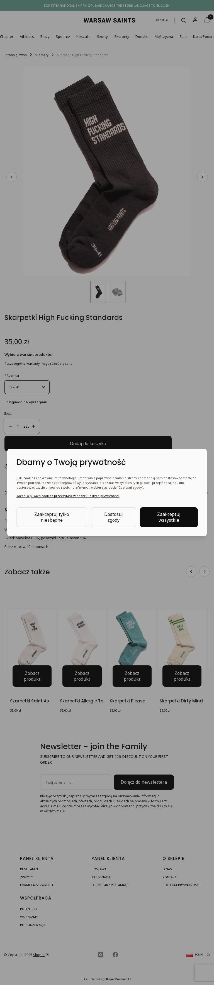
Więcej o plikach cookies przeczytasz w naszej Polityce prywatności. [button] (68, 496)
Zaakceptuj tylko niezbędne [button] (51, 517)
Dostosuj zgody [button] (113, 517)
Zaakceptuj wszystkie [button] (169, 517)
